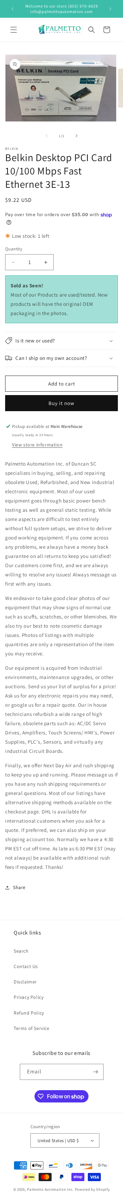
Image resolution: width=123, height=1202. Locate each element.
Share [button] (19, 887)
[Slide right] (76, 135)
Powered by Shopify (92, 1189)
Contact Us (26, 966)
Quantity (13, 249)
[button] (13, 29)
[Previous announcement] (12, 8)
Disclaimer (25, 982)
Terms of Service (32, 1028)
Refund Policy (29, 1013)
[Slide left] (46, 135)
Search (21, 951)
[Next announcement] (110, 8)
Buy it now (61, 403)
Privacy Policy (28, 997)
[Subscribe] (95, 1072)
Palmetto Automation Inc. (50, 1189)
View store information (37, 445)
